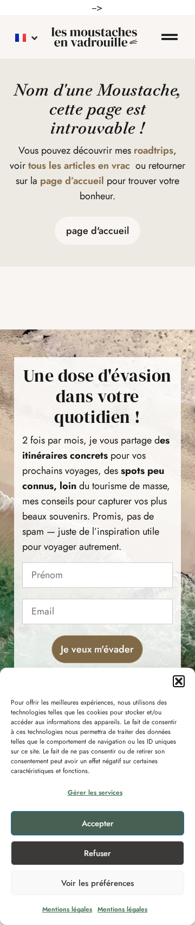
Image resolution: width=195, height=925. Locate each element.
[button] (178, 681)
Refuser (97, 853)
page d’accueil (72, 181)
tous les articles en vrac (79, 166)
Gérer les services (95, 792)
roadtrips (153, 150)
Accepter (98, 823)
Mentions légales (67, 909)
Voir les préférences (97, 883)
